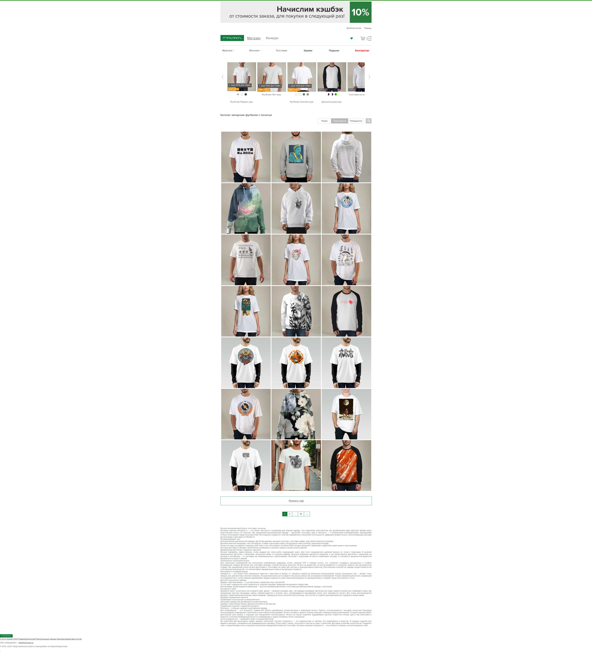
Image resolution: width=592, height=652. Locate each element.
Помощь (368, 28)
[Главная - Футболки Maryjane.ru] (232, 38)
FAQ (16, 639)
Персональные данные (46, 639)
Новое (324, 121)
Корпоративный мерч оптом (69, 639)
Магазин (254, 37)
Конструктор (362, 50)
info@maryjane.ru (25, 643)
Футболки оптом (354, 28)
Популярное (339, 121)
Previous (222, 77)
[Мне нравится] (351, 38)
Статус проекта (7, 639)
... (295, 514)
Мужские (227, 50)
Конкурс (272, 37)
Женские (254, 50)
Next (369, 77)
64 (301, 514)
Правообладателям (26, 639)
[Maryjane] (6, 637)
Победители (356, 121)
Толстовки (281, 50)
